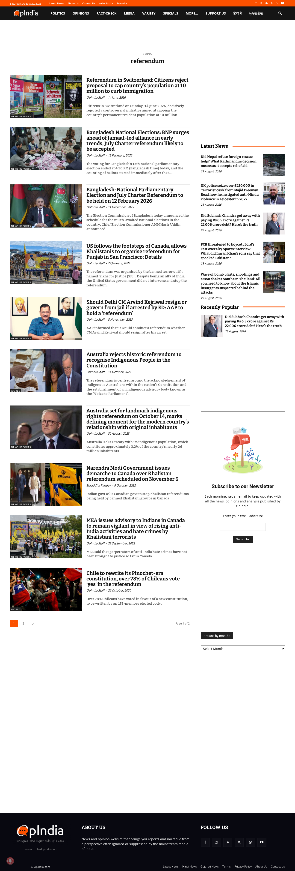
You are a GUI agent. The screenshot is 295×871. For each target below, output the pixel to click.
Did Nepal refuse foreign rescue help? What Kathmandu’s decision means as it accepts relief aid (229, 161)
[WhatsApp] (277, 3)
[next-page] (33, 623)
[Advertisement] (243, 591)
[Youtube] (282, 3)
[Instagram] (261, 3)
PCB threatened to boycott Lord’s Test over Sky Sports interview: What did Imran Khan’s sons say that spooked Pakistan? (230, 251)
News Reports (21, 116)
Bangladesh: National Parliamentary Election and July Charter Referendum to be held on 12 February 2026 (134, 195)
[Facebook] (256, 3)
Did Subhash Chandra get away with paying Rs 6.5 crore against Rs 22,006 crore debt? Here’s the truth (230, 220)
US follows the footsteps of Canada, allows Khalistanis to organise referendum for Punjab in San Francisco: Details (136, 251)
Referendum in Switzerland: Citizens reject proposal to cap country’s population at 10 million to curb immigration (137, 85)
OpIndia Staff (95, 97)
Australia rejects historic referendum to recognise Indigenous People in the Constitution (134, 360)
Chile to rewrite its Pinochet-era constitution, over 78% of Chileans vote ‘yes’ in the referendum (133, 578)
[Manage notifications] (10, 861)
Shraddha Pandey (98, 485)
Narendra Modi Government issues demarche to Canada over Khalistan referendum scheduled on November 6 (132, 473)
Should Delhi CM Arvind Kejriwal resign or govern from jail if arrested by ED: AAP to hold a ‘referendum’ (136, 307)
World (15, 390)
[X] (271, 3)
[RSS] (266, 3)
